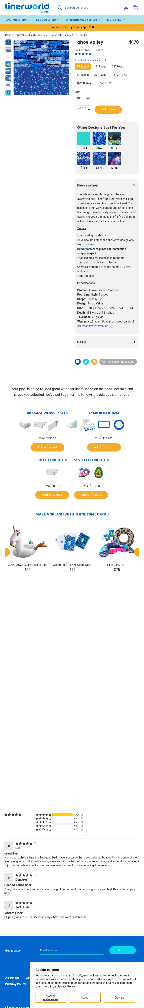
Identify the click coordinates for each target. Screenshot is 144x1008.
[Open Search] (59, 7)
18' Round (100, 66)
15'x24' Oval (119, 74)
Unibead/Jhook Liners (82, 20)
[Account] (126, 6)
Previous (5, 552)
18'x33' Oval (104, 83)
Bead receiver (86, 249)
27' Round (100, 74)
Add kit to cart (47, 447)
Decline (119, 997)
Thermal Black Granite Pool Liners (31, 35)
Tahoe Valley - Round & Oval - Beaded (69, 35)
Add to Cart (108, 109)
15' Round (83, 66)
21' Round (118, 66)
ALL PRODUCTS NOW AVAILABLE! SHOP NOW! (72, 27)
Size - (90, 60)
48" (79, 98)
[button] (83, 54)
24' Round (83, 74)
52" (88, 98)
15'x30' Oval (84, 83)
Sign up (122, 950)
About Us (12, 978)
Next (138, 552)
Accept (85, 997)
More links (114, 20)
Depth (77, 92)
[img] (24, 843)
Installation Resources (120, 361)
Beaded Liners (46, 20)
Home (8, 35)
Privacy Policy (66, 986)
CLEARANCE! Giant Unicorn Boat (27, 564)
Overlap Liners (16, 20)
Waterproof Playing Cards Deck (72, 564)
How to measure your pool (93, 60)
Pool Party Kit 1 (116, 564)
